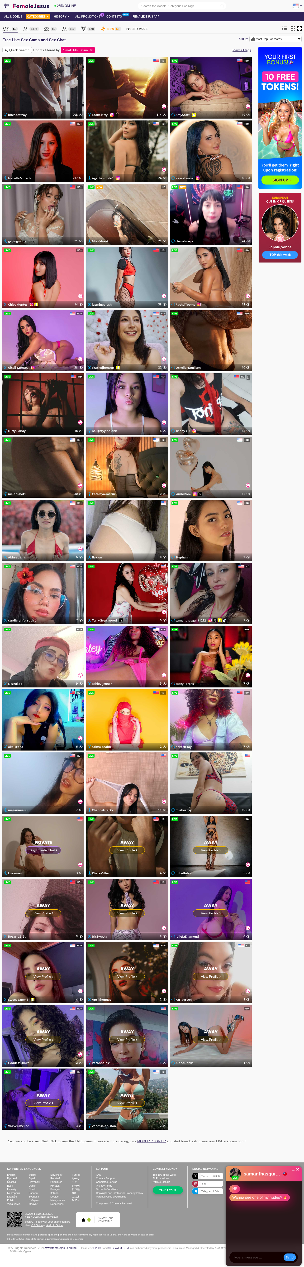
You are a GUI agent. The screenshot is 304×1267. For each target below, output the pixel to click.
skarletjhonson (103, 367)
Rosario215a (17, 936)
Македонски (57, 1200)
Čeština (11, 1181)
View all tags (242, 50)
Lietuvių (11, 1189)
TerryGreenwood (104, 620)
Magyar (33, 1203)
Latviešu (12, 1196)
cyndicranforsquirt (22, 620)
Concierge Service (106, 1181)
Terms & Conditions (107, 1189)
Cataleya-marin (103, 494)
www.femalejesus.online (61, 1247)
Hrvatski (55, 1185)
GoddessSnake (18, 1063)
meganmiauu (18, 810)
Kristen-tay (184, 747)
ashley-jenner (102, 684)
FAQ (98, 1174)
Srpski (32, 1178)
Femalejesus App (146, 16)
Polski (10, 1200)
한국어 (76, 1185)
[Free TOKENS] (280, 277)
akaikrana (15, 747)
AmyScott (183, 115)
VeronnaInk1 (101, 1063)
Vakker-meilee (18, 1126)
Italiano (54, 1193)
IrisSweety (99, 936)
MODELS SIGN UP (151, 1141)
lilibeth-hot (184, 873)
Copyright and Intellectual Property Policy (119, 1193)
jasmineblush (102, 304)
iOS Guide (37, 1225)
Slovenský (56, 1174)
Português (56, 1181)
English (11, 1174)
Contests (114, 16)
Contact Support (105, 1178)
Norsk (32, 1189)
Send (290, 1257)
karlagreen (184, 999)
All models (13, 16)
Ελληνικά (34, 1200)
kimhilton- (183, 494)
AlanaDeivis (184, 1063)
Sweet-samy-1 (18, 999)
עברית (75, 1200)
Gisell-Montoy (18, 367)
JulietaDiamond (187, 936)
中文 (74, 1181)
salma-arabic (101, 747)
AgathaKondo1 (103, 178)
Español (33, 1193)
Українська (13, 1203)
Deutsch (55, 1196)
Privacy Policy (104, 1185)
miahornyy (184, 810)
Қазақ (75, 1178)
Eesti (10, 1185)
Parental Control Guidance (111, 1196)
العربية (75, 1196)
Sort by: (243, 39)
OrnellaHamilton (188, 367)
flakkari (97, 557)
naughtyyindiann (104, 431)
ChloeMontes (17, 304)
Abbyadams (17, 557)
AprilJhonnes (101, 999)
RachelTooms (185, 304)
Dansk (32, 1185)
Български (13, 1193)
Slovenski (34, 1181)
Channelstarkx (102, 810)
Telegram (210, 1191)
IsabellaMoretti (19, 178)
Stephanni (183, 557)
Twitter (210, 1176)
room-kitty (100, 115)
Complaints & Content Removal (114, 1203)
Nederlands (57, 1203)
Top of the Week (164, 1174)
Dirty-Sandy (17, 431)
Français (55, 1189)
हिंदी (74, 1193)
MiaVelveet (100, 241)
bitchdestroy (17, 115)
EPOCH (98, 1248)
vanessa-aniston (104, 1126)
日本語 (76, 1189)
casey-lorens (185, 684)
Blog (203, 1183)
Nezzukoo (15, 684)
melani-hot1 (17, 494)
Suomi (32, 1174)
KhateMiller (100, 873)
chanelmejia (185, 241)
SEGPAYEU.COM (118, 1248)
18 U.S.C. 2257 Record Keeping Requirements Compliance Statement (45, 1239)
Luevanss (15, 873)
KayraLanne (184, 178)
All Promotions (87, 16)
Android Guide (54, 1225)
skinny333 (183, 431)
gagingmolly (17, 241)
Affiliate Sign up (161, 1181)
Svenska (34, 1196)
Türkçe (76, 1174)
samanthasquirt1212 (191, 620)
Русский (12, 1178)
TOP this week (280, 255)
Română (55, 1178)
